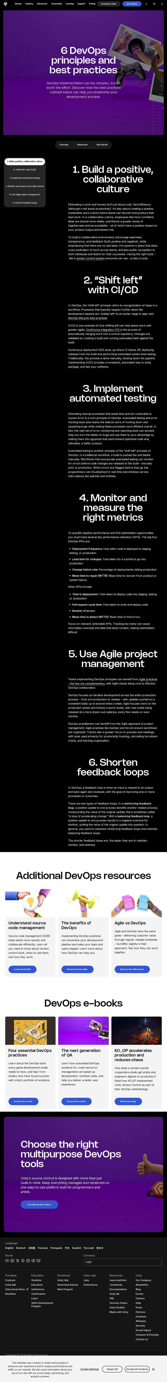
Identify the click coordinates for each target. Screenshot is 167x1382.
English (9, 1248)
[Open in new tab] (27, 1289)
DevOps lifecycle (78, 318)
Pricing (92, 4)
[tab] (25, 161)
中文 (67, 1248)
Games (18, 4)
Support (81, 4)
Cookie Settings (89, 1369)
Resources (42, 4)
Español (76, 1248)
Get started (102, 145)
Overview (64, 145)
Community (56, 4)
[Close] (153, 1369)
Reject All (112, 1369)
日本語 (31, 1248)
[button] (109, 3)
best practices (98, 318)
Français (43, 1248)
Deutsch (21, 1248)
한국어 (99, 1248)
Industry (29, 4)
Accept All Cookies (137, 1369)
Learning (70, 4)
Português (56, 1248)
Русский (89, 1248)
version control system (90, 258)
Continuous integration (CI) (103, 329)
